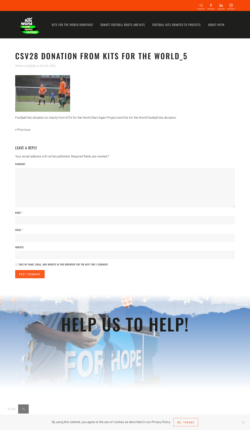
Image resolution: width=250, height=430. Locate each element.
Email (19, 230)
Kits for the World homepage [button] (72, 24)
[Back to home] (29, 24)
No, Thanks (185, 422)
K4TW (31, 65)
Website (19, 247)
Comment (20, 164)
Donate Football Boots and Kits (122, 24)
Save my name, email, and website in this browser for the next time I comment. (63, 264)
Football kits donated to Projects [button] (176, 24)
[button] (23, 409)
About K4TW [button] (216, 24)
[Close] (243, 422)
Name (19, 212)
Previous (24, 129)
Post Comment (30, 274)
